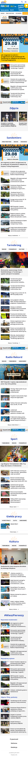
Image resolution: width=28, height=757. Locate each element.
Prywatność (14, 739)
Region (16, 142)
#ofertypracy (6, 520)
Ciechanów (18, 13)
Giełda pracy (14, 516)
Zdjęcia (14, 108)
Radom (2, 13)
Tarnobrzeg (14, 245)
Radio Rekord (14, 357)
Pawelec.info (14, 755)
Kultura (21, 249)
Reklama (14, 743)
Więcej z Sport (13, 506)
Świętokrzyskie (10, 13)
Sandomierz (14, 137)
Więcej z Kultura (13, 609)
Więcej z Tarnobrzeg (13, 343)
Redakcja (14, 747)
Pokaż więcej (13, 532)
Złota (15, 520)
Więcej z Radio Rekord (13, 425)
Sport (14, 439)
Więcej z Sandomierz (13, 235)
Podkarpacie (12, 249)
